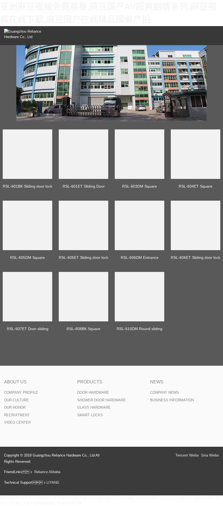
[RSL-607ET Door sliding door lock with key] (27, 296)
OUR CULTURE (16, 400)
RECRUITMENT (17, 415)
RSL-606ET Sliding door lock (195, 257)
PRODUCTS (89, 382)
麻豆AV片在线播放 (119, 498)
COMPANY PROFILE (21, 392)
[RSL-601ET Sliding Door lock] (83, 154)
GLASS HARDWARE (94, 407)
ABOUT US (15, 382)
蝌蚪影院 (186, 498)
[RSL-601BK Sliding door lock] (27, 154)
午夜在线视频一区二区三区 (156, 498)
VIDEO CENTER (17, 422)
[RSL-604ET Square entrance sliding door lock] (195, 154)
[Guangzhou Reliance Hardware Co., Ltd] (24, 35)
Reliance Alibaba (47, 472)
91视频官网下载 (69, 503)
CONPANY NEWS (164, 392)
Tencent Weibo (187, 455)
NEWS (156, 382)
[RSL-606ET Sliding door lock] (195, 225)
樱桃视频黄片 (204, 498)
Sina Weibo (210, 455)
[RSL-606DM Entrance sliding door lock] (139, 225)
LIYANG (53, 482)
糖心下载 (22, 503)
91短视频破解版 (42, 503)
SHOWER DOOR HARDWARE (101, 400)
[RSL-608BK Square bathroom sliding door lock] (83, 296)
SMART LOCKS (90, 415)
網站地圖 (7, 498)
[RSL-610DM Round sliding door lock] (139, 296)
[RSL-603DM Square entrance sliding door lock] (139, 154)
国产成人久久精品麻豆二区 (35, 498)
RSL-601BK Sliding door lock (27, 186)
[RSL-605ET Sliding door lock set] (83, 225)
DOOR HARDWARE (93, 392)
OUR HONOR (15, 407)
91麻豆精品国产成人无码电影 (81, 498)
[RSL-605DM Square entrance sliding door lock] (27, 225)
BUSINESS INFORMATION (172, 400)
